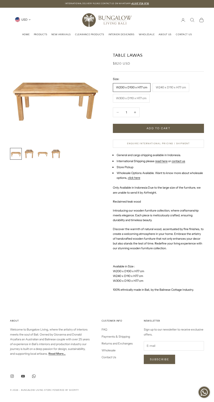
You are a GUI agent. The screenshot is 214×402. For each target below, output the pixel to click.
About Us (165, 34)
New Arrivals (61, 34)
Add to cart (158, 128)
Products (40, 34)
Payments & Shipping (116, 336)
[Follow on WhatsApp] (34, 376)
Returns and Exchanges (117, 343)
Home (26, 34)
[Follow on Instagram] (12, 376)
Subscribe (159, 359)
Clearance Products (89, 34)
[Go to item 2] (29, 154)
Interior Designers (121, 34)
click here (134, 178)
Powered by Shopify (65, 390)
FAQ (104, 329)
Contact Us (184, 34)
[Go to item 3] (42, 154)
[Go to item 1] (16, 154)
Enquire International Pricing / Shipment (158, 143)
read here (161, 161)
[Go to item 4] (56, 154)
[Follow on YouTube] (23, 376)
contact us (178, 161)
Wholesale (146, 34)
